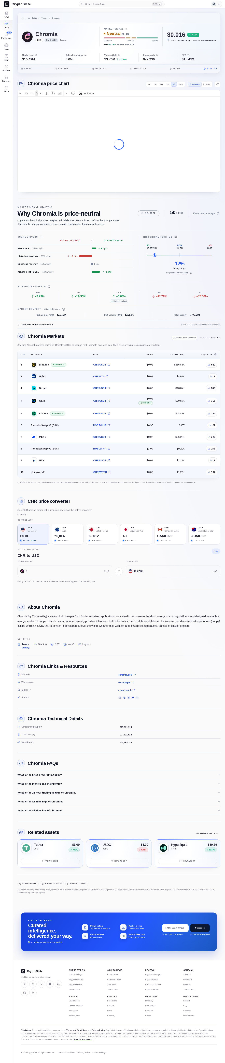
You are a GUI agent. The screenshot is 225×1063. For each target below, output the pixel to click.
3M (168, 84)
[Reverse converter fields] (119, 571)
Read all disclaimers (82, 1039)
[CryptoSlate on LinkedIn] (58, 984)
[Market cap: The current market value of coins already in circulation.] (35, 55)
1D (149, 84)
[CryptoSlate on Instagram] (24, 992)
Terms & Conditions (66, 1053)
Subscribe (200, 928)
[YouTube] (132, 697)
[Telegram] (124, 697)
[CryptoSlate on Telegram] (50, 984)
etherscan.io (125, 690)
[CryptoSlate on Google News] (33, 984)
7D (155, 84)
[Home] (23, 18)
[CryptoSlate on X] (24, 984)
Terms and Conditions (76, 1030)
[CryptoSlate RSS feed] (33, 992)
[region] (118, 414)
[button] (6, 89)
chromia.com (125, 675)
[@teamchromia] (120, 697)
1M (161, 84)
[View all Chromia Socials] (137, 697)
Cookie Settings (99, 1053)
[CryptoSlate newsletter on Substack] (41, 984)
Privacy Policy (98, 1030)
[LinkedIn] (128, 697)
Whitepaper (124, 682)
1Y (174, 84)
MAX (181, 84)
